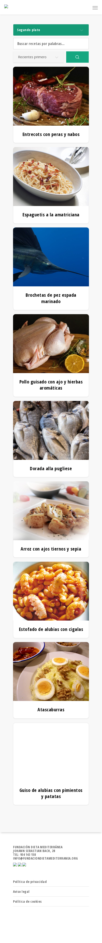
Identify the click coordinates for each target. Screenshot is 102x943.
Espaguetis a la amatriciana (51, 215)
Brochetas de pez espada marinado (51, 298)
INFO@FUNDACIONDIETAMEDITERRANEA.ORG (45, 858)
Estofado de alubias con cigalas (51, 629)
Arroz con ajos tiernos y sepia (51, 549)
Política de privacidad (30, 881)
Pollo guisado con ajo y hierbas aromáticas (51, 385)
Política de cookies (27, 901)
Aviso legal (21, 891)
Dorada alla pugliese (51, 468)
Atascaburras (50, 710)
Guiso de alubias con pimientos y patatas (51, 793)
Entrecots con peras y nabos (51, 134)
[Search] (77, 57)
